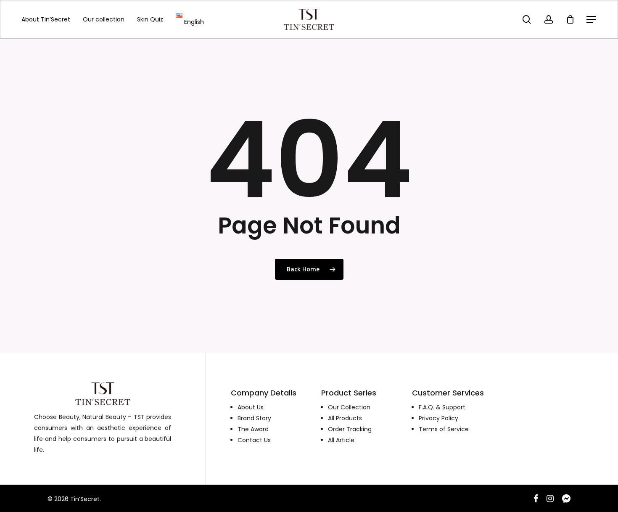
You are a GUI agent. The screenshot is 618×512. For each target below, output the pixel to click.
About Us (251, 407)
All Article (341, 440)
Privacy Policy (438, 418)
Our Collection (349, 407)
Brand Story (254, 418)
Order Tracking (350, 429)
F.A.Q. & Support (442, 407)
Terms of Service (444, 429)
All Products (345, 418)
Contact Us (254, 440)
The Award (253, 429)
